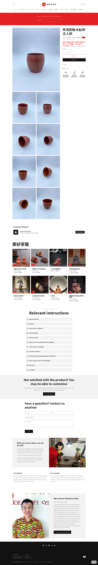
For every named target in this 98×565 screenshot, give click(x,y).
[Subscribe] (59, 20)
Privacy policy (35, 561)
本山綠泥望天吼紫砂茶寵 (38, 296)
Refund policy (29, 561)
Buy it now (74, 60)
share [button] (65, 64)
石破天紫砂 (17, 561)
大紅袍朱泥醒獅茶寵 (56, 269)
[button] (13, 4)
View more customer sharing (62, 532)
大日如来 (53, 296)
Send (29, 431)
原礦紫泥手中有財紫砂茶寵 (39, 269)
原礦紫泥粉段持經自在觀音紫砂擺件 (76, 296)
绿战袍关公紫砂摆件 (19, 296)
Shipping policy (49, 561)
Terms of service (42, 561)
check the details (49, 394)
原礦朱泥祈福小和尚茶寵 (20, 269)
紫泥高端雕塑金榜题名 (74, 269)
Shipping (64, 39)
